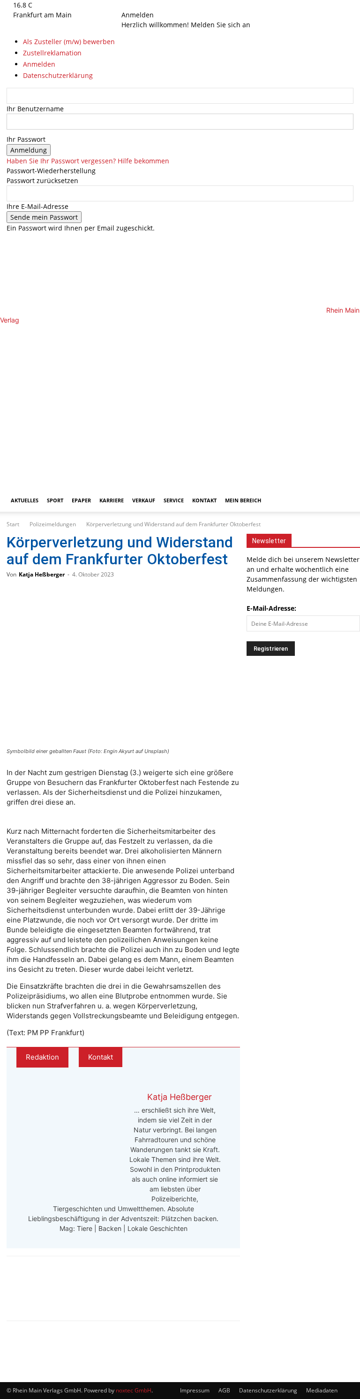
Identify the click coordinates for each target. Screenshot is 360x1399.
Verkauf (143, 500)
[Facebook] (131, 4)
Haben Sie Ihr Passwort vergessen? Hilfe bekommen (88, 160)
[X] (144, 4)
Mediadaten (322, 1390)
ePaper (81, 500)
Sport (55, 500)
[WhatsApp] (52, 1297)
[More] (113, 1297)
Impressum (195, 1390)
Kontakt (204, 500)
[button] (342, 336)
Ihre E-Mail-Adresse (37, 206)
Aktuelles (24, 500)
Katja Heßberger (42, 574)
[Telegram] (82, 1297)
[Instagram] (138, 4)
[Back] (156, 4)
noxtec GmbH (133, 1390)
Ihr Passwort (26, 139)
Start (13, 524)
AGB (224, 1390)
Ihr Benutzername (35, 108)
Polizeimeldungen (53, 524)
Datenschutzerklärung (268, 1390)
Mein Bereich (243, 500)
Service (174, 500)
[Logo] (169, 402)
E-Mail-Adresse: (271, 608)
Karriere (111, 500)
